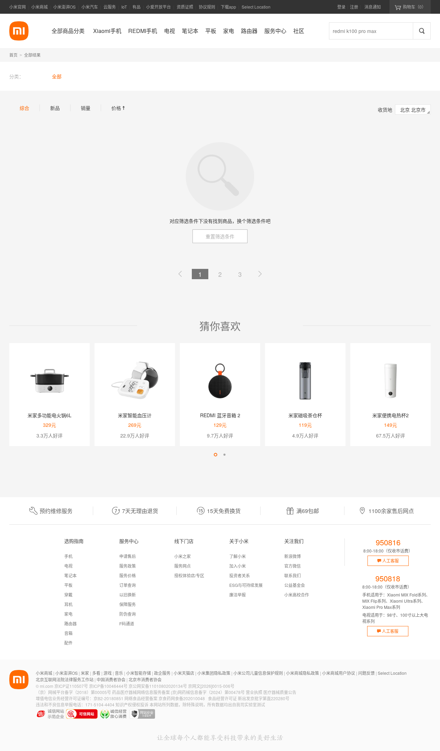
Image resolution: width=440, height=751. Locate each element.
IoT (124, 7)
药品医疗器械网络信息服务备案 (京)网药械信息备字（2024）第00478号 (178, 692)
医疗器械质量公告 (279, 692)
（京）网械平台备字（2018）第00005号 (73, 692)
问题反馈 (366, 673)
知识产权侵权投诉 (132, 704)
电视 (68, 566)
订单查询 (127, 585)
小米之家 (182, 556)
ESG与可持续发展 (246, 585)
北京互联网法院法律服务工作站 (65, 679)
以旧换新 (127, 595)
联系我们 (292, 575)
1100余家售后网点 (391, 511)
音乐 (119, 673)
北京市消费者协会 (145, 679)
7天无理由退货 (140, 511)
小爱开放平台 (158, 7)
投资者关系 (239, 575)
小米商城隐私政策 (302, 673)
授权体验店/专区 (189, 575)
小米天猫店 (184, 673)
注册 (354, 7)
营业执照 (254, 692)
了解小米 (237, 556)
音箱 (68, 633)
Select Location (256, 7)
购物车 (414, 7)
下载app (228, 9)
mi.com (46, 686)
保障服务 (127, 604)
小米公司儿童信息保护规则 (258, 673)
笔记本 (70, 575)
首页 (13, 55)
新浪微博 (292, 556)
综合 (24, 107)
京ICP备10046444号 (108, 686)
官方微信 (292, 566)
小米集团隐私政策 (213, 673)
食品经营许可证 (222, 698)
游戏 (107, 673)
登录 (341, 7)
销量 (85, 107)
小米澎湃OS (64, 7)
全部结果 (32, 55)
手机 (68, 556)
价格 (118, 107)
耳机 (68, 604)
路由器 (70, 623)
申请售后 (127, 556)
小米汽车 (89, 7)
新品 (55, 107)
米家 (85, 673)
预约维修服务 (56, 511)
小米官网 (17, 7)
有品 (136, 7)
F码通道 (126, 623)
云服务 (109, 7)
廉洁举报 (237, 595)
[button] (215, 454)
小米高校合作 (296, 595)
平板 (68, 585)
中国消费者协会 (111, 679)
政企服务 (162, 673)
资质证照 (185, 7)
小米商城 (39, 7)
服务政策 (127, 566)
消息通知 (372, 7)
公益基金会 (294, 585)
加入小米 (237, 566)
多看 (96, 673)
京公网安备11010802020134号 (158, 686)
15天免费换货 (224, 511)
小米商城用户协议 (338, 673)
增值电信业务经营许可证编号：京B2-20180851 (79, 698)
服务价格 (127, 575)
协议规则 (207, 7)
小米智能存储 (138, 673)
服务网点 (182, 566)
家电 (68, 614)
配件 (68, 643)
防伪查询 (127, 614)
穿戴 (68, 595)
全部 (57, 76)
